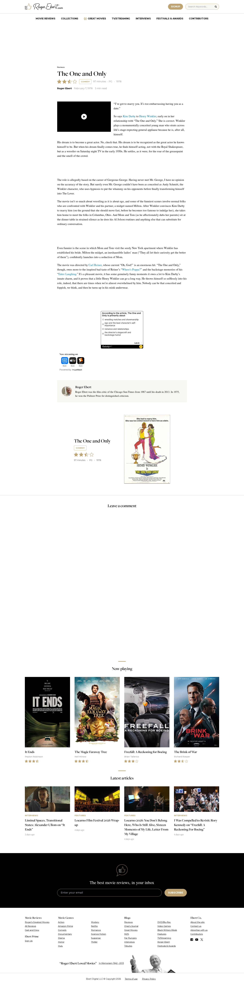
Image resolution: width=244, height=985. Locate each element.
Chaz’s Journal (131, 926)
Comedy (85, 81)
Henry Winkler (147, 116)
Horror (61, 942)
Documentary (65, 934)
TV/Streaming (121, 18)
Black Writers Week (167, 930)
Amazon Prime (65, 926)
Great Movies (97, 18)
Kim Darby (129, 116)
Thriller (94, 942)
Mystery (95, 922)
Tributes (128, 946)
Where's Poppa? (131, 269)
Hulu (60, 946)
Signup (175, 6)
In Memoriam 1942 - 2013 (111, 963)
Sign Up (29, 941)
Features (161, 934)
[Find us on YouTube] (196, 939)
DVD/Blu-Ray (164, 922)
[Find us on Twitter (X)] (202, 939)
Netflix (94, 926)
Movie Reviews (45, 18)
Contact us (195, 926)
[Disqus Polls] (122, 548)
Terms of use (131, 979)
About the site (197, 922)
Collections (69, 18)
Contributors (198, 18)
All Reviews (30, 926)
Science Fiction (98, 934)
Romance (96, 930)
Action (61, 922)
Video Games (164, 926)
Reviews (61, 67)
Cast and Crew (32, 930)
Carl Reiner (95, 265)
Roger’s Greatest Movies (37, 922)
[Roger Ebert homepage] (44, 6)
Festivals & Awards (169, 18)
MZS (126, 934)
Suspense (96, 938)
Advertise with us (198, 930)
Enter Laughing (67, 274)
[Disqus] (122, 619)
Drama (61, 938)
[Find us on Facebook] (191, 939)
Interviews (143, 18)
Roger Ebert (64, 88)
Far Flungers (130, 938)
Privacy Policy (149, 979)
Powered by (65, 369)
